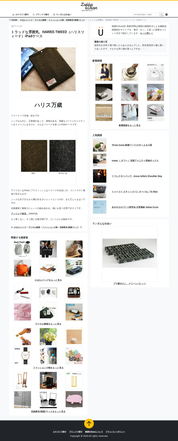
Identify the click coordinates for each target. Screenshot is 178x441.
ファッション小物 (56, 20)
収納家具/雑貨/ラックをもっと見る (48, 411)
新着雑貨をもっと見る (130, 125)
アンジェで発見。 (19, 213)
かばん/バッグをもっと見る (48, 280)
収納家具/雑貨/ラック (75, 20)
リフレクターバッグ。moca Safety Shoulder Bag (137, 176)
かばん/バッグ (26, 20)
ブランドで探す (42, 14)
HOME (14, 20)
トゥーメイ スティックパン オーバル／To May (135, 191)
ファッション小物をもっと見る (48, 367)
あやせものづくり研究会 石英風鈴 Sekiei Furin (135, 207)
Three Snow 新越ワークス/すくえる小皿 (132, 144)
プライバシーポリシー (115, 431)
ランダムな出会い (64, 14)
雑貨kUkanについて (94, 431)
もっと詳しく (146, 33)
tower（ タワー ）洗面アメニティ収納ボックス (135, 160)
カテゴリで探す (22, 14)
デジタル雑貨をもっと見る (48, 323)
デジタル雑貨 (40, 20)
